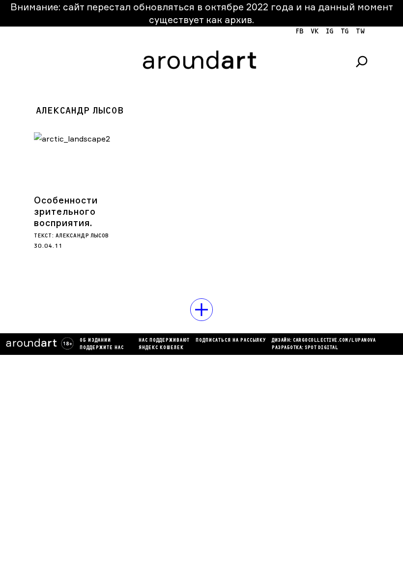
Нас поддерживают (164, 341)
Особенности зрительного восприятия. (66, 211)
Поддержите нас (102, 348)
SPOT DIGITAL (321, 348)
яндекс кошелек (161, 348)
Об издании (95, 341)
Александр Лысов (82, 235)
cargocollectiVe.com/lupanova (334, 341)
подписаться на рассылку (231, 341)
